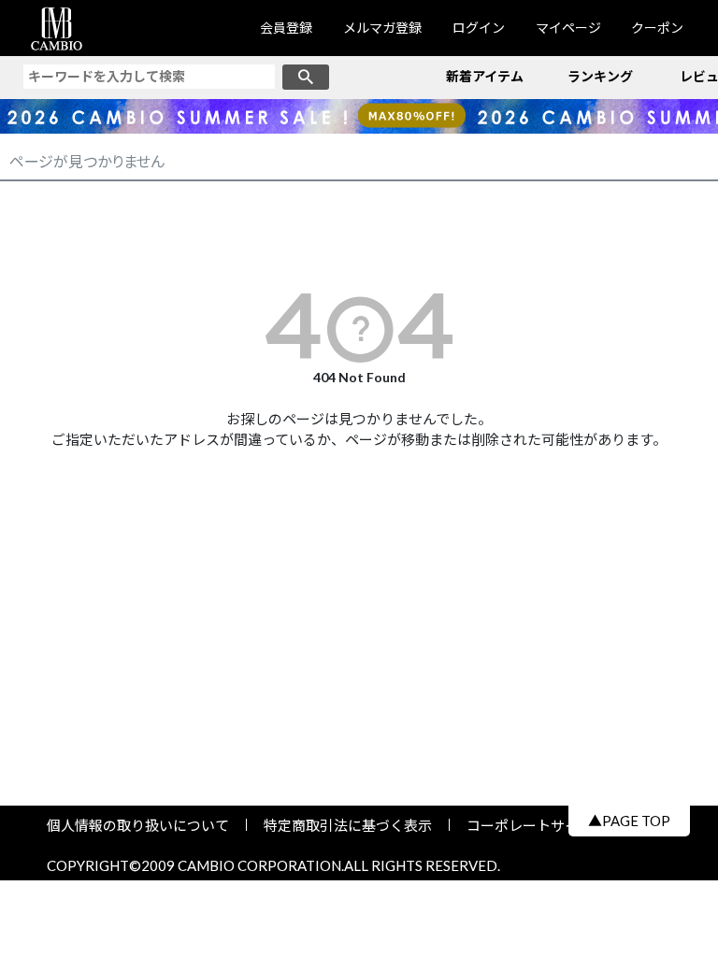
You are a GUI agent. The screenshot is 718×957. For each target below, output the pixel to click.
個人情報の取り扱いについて (145, 825)
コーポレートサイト (522, 825)
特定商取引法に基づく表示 (348, 825)
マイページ (568, 28)
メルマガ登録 (382, 28)
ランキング (600, 76)
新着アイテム (485, 76)
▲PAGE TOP (629, 820)
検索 (305, 77)
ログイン (478, 28)
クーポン (657, 28)
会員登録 (286, 28)
